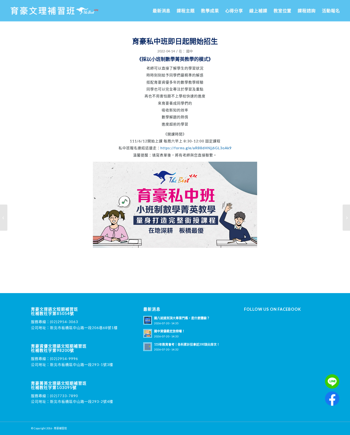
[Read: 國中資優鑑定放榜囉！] (147, 333)
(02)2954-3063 (64, 322)
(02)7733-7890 (64, 396)
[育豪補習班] (54, 10)
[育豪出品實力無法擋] (346, 218)
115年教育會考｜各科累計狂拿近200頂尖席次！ (187, 344)
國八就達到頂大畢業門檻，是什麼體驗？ (182, 318)
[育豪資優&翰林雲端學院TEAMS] (3, 218)
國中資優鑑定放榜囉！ (169, 331)
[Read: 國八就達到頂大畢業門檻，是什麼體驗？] (147, 320)
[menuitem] (162, 10)
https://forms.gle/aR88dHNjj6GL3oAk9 (196, 148)
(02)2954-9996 (64, 358)
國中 (189, 51)
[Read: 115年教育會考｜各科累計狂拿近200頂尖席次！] (147, 346)
